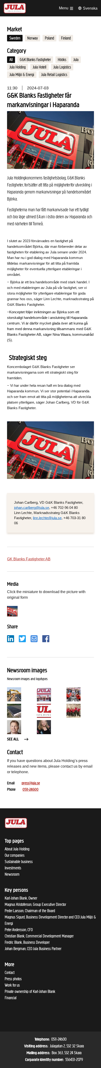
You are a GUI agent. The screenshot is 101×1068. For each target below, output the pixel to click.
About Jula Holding (17, 849)
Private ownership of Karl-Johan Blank (30, 991)
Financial (10, 998)
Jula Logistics (62, 67)
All (11, 60)
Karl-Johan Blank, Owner (21, 898)
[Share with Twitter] (22, 639)
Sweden (14, 38)
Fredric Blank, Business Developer (27, 942)
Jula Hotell (39, 67)
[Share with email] (34, 639)
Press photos (13, 979)
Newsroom (12, 874)
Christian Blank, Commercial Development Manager (39, 936)
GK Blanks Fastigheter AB (28, 559)
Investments (13, 868)
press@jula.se (31, 783)
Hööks (62, 60)
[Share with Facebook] (45, 639)
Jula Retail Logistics (54, 75)
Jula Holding (17, 67)
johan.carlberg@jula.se (31, 508)
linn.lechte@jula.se (47, 518)
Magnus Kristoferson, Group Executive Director (35, 904)
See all (13, 739)
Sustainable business (19, 862)
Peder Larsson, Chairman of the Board (30, 911)
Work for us (12, 985)
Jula (75, 60)
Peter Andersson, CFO (19, 930)
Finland (66, 38)
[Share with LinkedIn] (10, 639)
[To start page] (15, 8)
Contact (10, 972)
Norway (32, 38)
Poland (49, 38)
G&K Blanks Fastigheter (35, 60)
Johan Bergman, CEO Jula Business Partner (33, 949)
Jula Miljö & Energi (21, 75)
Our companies (14, 855)
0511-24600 (31, 790)
